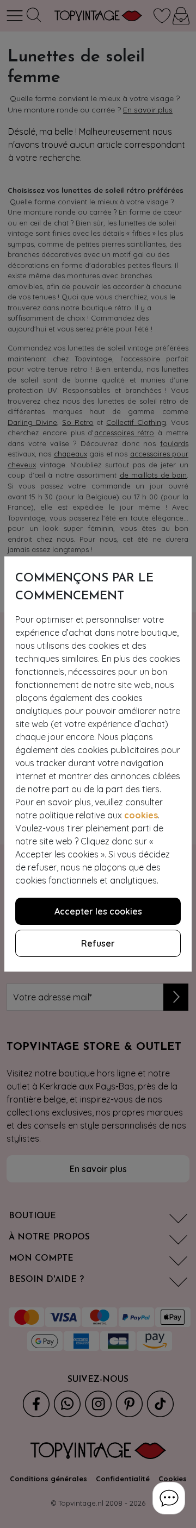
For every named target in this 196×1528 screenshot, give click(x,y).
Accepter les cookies (98, 911)
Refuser (98, 943)
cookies (141, 815)
